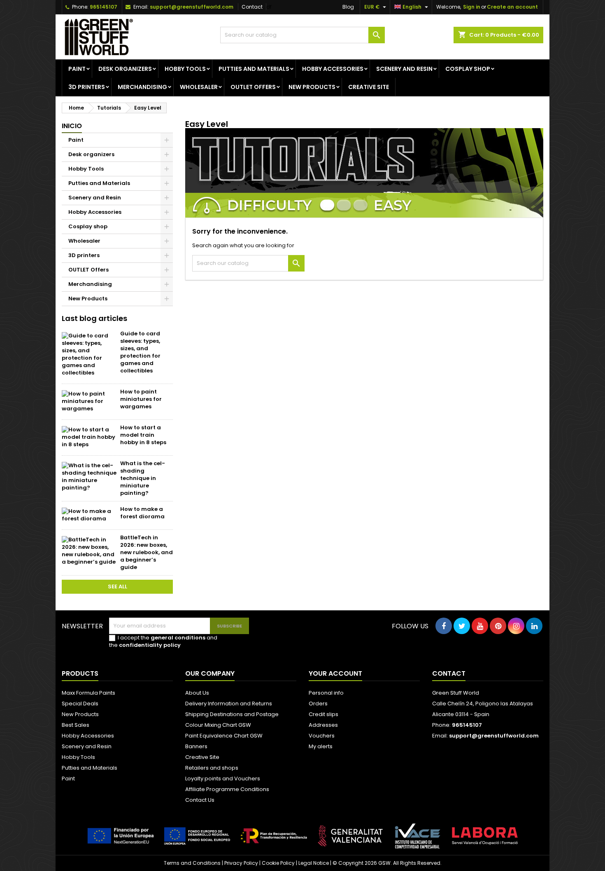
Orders (318, 703)
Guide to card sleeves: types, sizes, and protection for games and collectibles (140, 352)
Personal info (326, 693)
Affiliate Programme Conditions (227, 789)
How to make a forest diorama (142, 512)
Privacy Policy (241, 862)
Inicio (72, 126)
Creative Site (202, 757)
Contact (252, 6)
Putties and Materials (254, 69)
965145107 (103, 6)
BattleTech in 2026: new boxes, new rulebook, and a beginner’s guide (146, 552)
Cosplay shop (467, 69)
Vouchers (322, 736)
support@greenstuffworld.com (191, 6)
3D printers (86, 87)
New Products (312, 87)
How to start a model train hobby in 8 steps (143, 435)
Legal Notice (313, 862)
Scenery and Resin (404, 69)
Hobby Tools (185, 69)
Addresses (323, 725)
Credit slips (323, 714)
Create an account (512, 6)
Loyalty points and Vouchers (222, 778)
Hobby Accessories (332, 69)
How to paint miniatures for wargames (141, 399)
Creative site (368, 87)
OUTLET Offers (253, 87)
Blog (348, 6)
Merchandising (142, 87)
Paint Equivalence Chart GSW (224, 736)
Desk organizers (125, 69)
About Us (197, 693)
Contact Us (199, 800)
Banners (196, 746)
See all (117, 586)
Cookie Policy (278, 862)
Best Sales (75, 725)
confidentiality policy (150, 645)
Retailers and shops (211, 768)
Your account (335, 673)
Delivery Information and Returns (228, 703)
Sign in (471, 6)
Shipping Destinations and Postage (232, 714)
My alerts (321, 746)
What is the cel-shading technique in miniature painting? (142, 478)
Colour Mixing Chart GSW (218, 725)
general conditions (178, 638)
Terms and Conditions (192, 862)
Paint (77, 69)
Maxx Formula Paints (88, 693)
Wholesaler (199, 87)
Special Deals (80, 703)
